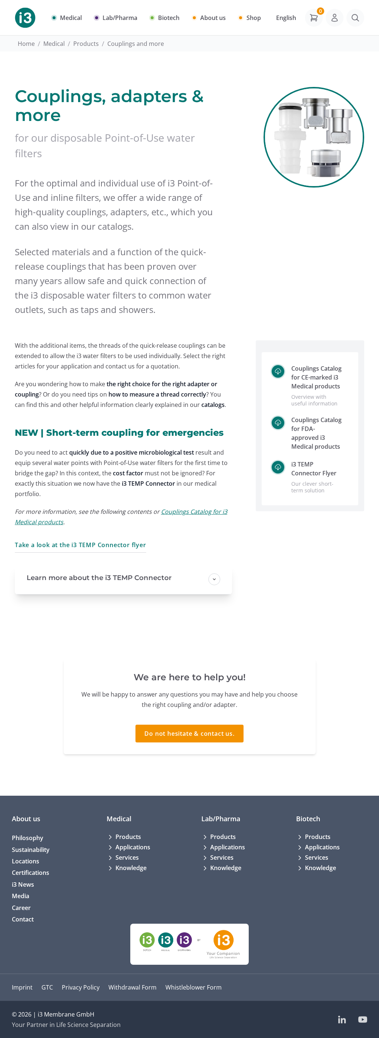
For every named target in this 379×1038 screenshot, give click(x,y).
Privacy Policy (81, 987)
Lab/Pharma (220, 818)
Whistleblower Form (193, 987)
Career (21, 908)
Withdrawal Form (132, 987)
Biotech (308, 818)
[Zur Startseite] (25, 17)
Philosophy (27, 838)
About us (26, 818)
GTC (47, 987)
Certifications (30, 873)
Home (26, 44)
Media (20, 896)
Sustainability (31, 850)
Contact (23, 919)
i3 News (23, 884)
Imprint (22, 987)
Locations (25, 861)
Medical (54, 44)
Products (86, 44)
